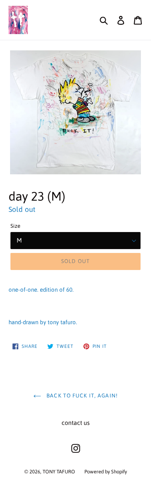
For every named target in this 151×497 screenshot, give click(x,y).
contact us (76, 422)
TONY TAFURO (59, 472)
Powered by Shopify (105, 472)
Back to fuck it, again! (81, 395)
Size (15, 226)
